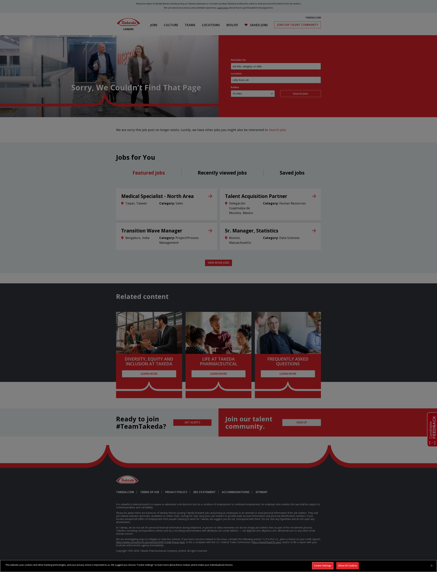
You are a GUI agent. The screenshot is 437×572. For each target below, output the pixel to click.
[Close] (431, 565)
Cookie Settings (322, 565)
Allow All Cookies (347, 565)
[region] (218, 566)
